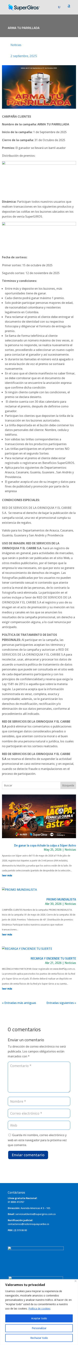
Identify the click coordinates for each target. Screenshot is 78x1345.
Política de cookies (39, 1308)
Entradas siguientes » (61, 1003)
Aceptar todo (39, 1318)
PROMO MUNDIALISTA (61, 899)
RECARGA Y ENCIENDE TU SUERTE (53, 958)
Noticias (16, 44)
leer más (7, 875)
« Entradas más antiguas (19, 1003)
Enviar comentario (28, 1154)
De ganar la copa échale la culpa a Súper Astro (45, 845)
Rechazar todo (39, 1338)
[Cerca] (75, 1281)
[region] (39, 1312)
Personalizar (39, 1328)
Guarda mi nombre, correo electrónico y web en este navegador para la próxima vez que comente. (37, 1140)
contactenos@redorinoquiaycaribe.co (28, 1224)
